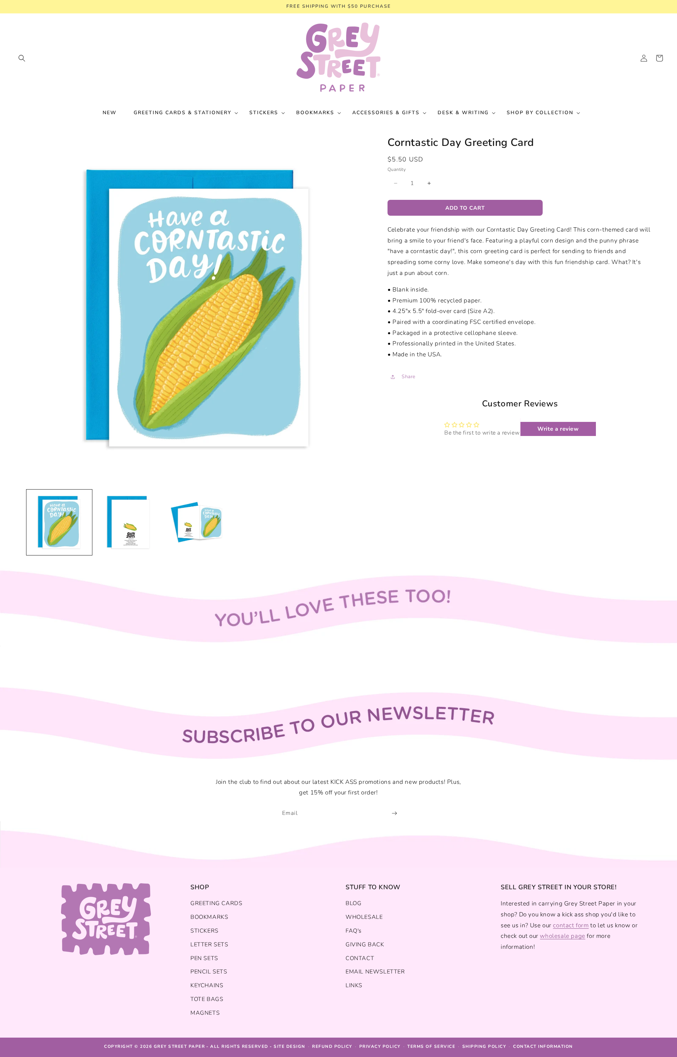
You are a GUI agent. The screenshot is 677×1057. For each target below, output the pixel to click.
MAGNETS (205, 1013)
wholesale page (562, 936)
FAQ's (354, 931)
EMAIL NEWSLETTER (375, 972)
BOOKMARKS (209, 917)
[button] (22, 58)
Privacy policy (380, 1046)
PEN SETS (204, 958)
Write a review (558, 429)
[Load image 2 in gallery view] (128, 522)
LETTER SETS (209, 944)
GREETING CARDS (216, 903)
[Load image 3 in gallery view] (197, 522)
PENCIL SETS (208, 972)
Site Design (289, 1046)
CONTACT (360, 958)
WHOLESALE (364, 917)
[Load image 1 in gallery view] (59, 522)
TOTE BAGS (206, 999)
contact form (570, 925)
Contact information (543, 1046)
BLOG (353, 903)
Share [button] (408, 376)
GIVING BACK (365, 944)
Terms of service (431, 1046)
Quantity (397, 169)
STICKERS (204, 931)
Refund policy (332, 1046)
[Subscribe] (394, 813)
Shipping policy (484, 1046)
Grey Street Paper (179, 1046)
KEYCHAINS (206, 985)
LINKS (354, 985)
